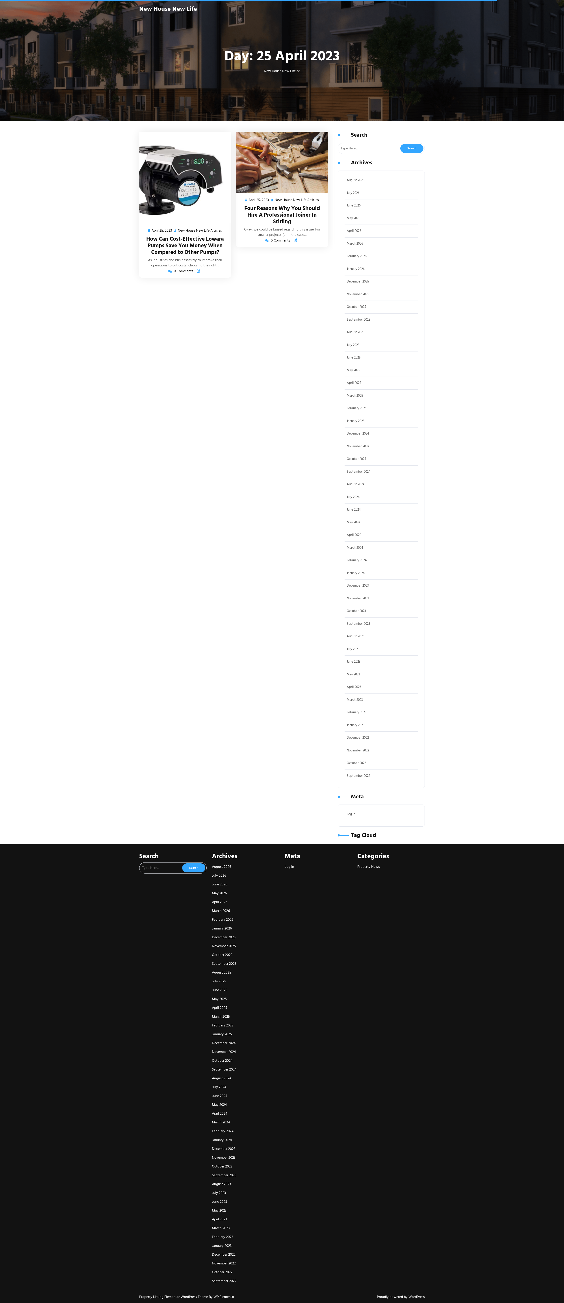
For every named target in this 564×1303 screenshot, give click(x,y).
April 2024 (354, 535)
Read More (183, 177)
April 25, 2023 (162, 231)
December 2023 (358, 585)
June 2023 (353, 661)
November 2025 (358, 294)
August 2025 (355, 332)
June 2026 (354, 205)
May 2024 (353, 522)
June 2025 (354, 357)
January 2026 (356, 269)
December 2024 (358, 433)
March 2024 (355, 547)
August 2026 (355, 180)
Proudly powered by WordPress (401, 1296)
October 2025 (356, 307)
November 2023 (358, 598)
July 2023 (353, 649)
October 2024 (356, 459)
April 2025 (354, 383)
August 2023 (355, 636)
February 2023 (356, 712)
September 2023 (358, 623)
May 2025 (353, 370)
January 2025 (356, 421)
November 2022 (358, 750)
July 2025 (353, 345)
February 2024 (357, 560)
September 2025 (358, 319)
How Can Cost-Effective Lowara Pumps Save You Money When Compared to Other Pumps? (185, 245)
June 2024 (354, 509)
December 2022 (358, 737)
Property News (368, 866)
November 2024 (358, 446)
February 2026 (357, 256)
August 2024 (355, 484)
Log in (351, 814)
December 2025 (358, 281)
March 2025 (355, 395)
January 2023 (355, 725)
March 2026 (355, 243)
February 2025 (357, 408)
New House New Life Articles (200, 231)
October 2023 (356, 611)
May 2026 (353, 218)
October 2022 (356, 763)
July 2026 (353, 193)
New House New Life (168, 9)
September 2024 (358, 471)
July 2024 (353, 497)
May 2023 (353, 674)
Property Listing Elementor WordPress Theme (174, 1296)
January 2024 (356, 573)
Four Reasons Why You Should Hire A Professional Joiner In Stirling (282, 214)
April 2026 (354, 231)
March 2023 (355, 699)
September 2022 (358, 775)
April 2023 (354, 687)
